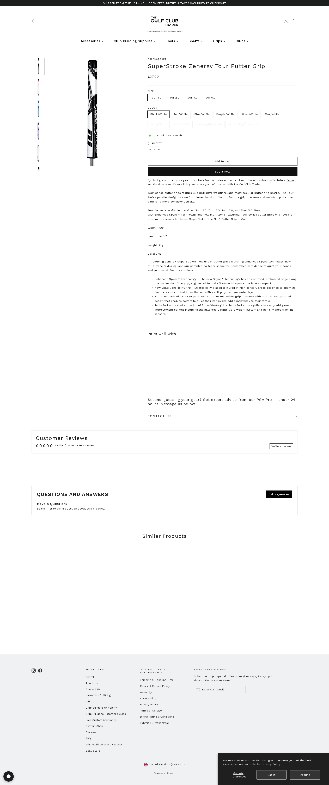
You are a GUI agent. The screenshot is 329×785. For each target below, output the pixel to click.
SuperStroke (157, 59)
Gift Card (91, 701)
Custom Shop (94, 726)
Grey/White (181, 124)
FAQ (88, 738)
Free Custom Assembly (101, 720)
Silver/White (249, 114)
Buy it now (222, 171)
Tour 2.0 (173, 97)
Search (90, 677)
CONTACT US (160, 416)
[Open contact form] (8, 776)
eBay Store (93, 750)
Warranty (146, 692)
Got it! (271, 774)
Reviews (91, 732)
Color (152, 108)
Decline (305, 774)
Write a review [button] (281, 446)
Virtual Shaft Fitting (98, 695)
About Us (92, 683)
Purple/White (225, 114)
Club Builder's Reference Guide (106, 713)
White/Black (158, 124)
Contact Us (93, 689)
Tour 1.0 (155, 97)
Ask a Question (279, 494)
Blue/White (202, 114)
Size (151, 91)
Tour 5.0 (209, 97)
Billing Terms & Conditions (157, 716)
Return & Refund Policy (155, 686)
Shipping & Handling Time (157, 680)
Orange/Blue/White (208, 124)
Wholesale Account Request (104, 744)
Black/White (158, 114)
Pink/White (271, 114)
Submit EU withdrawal (154, 723)
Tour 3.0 (191, 97)
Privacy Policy (271, 764)
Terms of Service (151, 710)
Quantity (155, 143)
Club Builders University (101, 707)
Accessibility (148, 698)
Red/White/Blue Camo (243, 124)
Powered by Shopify (164, 773)
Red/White (180, 114)
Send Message (91, 758)
